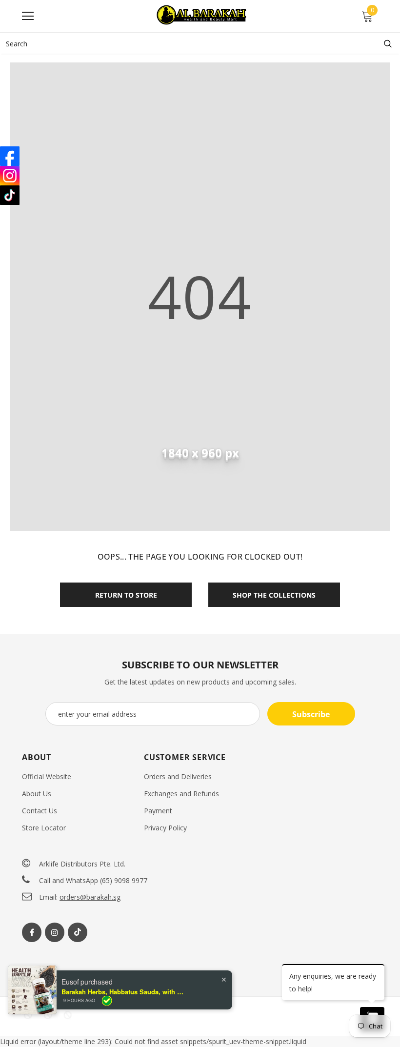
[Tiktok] (77, 932)
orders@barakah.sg (90, 897)
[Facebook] (31, 932)
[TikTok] (10, 195)
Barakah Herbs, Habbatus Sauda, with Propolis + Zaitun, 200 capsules (122, 992)
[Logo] (202, 15)
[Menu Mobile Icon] (28, 16)
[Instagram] (54, 932)
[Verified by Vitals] (107, 1001)
